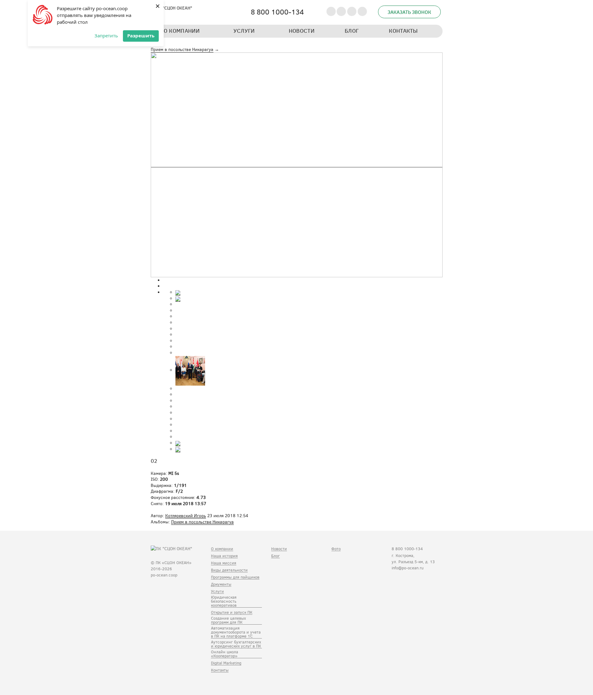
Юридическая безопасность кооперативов (224, 601)
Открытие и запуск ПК (231, 612)
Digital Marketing (226, 663)
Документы (221, 584)
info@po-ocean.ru (407, 568)
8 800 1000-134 (407, 549)
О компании (222, 549)
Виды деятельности (229, 570)
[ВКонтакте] (396, 583)
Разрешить (140, 35)
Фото (336, 549)
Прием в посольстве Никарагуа (182, 49)
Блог (352, 31)
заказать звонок (409, 12)
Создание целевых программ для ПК (228, 620)
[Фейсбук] (405, 583)
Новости (301, 31)
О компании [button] (182, 31)
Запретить (106, 35)
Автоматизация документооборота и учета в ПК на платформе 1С (236, 632)
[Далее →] (297, 164)
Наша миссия (223, 563)
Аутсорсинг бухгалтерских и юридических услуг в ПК (236, 644)
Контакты (403, 31)
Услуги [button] (244, 31)
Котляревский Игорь (185, 515)
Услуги (217, 591)
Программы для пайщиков (235, 577)
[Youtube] (415, 583)
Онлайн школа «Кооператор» (224, 654)
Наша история (224, 556)
